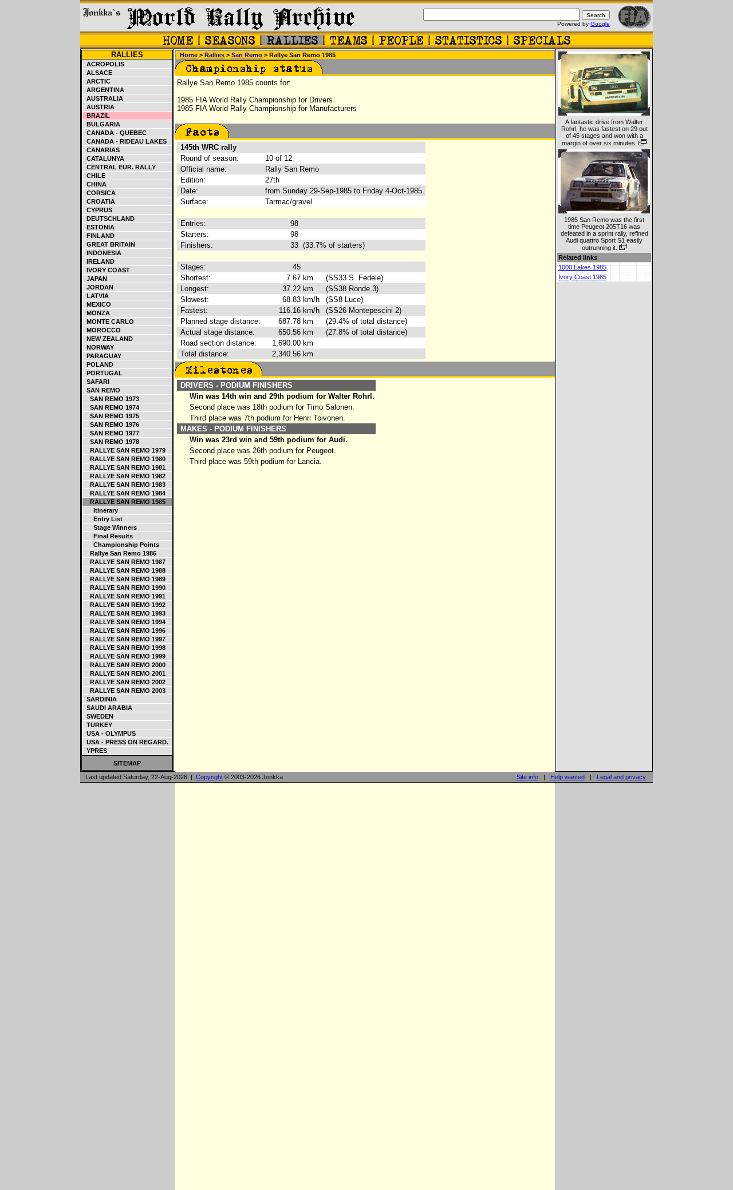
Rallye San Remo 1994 (124, 621)
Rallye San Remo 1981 (124, 467)
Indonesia (102, 252)
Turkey (97, 724)
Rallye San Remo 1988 (124, 570)
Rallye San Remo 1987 (124, 561)
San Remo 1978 (111, 441)
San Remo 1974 (111, 407)
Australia (103, 98)
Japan (95, 278)
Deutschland (109, 218)
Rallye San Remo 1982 (124, 476)
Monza (96, 313)
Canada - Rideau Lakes (125, 141)
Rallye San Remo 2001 (124, 673)
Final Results (108, 536)
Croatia (99, 201)
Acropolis (103, 64)
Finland (99, 235)
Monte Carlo (108, 321)
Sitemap (127, 763)
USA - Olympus (109, 733)
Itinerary (100, 510)
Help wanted (567, 777)
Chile (94, 175)
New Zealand (108, 338)
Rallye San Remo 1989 (124, 579)
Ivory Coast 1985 (582, 276)
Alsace (97, 72)
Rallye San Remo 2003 (124, 690)
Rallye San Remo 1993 (124, 613)
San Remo (101, 390)
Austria (99, 107)
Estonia (99, 227)
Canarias (101, 149)
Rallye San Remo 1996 (124, 630)
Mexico (97, 304)
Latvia (96, 295)
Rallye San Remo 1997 (124, 639)
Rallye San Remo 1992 (124, 604)
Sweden (98, 716)
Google (600, 24)
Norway (98, 347)
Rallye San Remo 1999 (124, 656)
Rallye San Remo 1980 (124, 458)
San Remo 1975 (111, 415)
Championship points (121, 544)
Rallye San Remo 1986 (119, 553)
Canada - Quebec (115, 132)
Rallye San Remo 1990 (124, 587)
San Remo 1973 (111, 398)
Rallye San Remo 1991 (124, 596)
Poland (98, 364)
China (95, 184)
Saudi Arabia (107, 707)
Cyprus (97, 210)
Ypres (95, 750)
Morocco (102, 330)
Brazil (96, 115)
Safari (96, 381)
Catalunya (103, 158)
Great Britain (109, 244)
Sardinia (100, 699)
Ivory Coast (106, 270)
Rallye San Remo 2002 (124, 682)
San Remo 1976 (111, 424)
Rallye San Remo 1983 (124, 484)
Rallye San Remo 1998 (124, 647)
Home (189, 54)
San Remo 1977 (111, 433)
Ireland (99, 261)
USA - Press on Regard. (125, 742)
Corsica (99, 192)
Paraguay (102, 355)
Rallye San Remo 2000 (124, 664)
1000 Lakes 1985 (582, 267)
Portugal (103, 373)
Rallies (127, 54)
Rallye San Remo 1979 (124, 450)
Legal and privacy (621, 777)
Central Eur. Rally (119, 167)
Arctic (97, 81)
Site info (527, 777)
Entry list (103, 518)
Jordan (98, 287)
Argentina (103, 89)
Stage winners (110, 527)
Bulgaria (101, 124)
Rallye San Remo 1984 (124, 493)
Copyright (209, 777)
